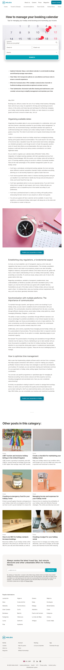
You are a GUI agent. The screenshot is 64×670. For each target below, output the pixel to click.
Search (32, 57)
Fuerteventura (21, 606)
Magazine (46, 2)
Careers (34, 2)
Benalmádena (50, 606)
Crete (48, 609)
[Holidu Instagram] (34, 661)
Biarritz (19, 613)
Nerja (33, 602)
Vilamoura (20, 617)
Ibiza (3, 602)
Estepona (49, 613)
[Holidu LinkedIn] (37, 661)
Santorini (19, 620)
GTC (22, 581)
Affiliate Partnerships (23, 650)
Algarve (19, 598)
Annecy (49, 617)
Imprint (32, 665)
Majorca (49, 598)
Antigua (34, 620)
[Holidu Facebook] (40, 661)
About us (27, 2)
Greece (34, 598)
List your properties (39, 645)
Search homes (56, 2)
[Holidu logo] (10, 2)
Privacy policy (43, 665)
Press (40, 2)
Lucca (4, 620)
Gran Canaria (6, 609)
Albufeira (34, 609)
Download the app (54, 645)
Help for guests (22, 645)
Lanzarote (5, 598)
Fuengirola (5, 617)
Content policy (52, 665)
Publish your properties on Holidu (32, 252)
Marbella (4, 606)
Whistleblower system (32, 667)
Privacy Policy (29, 581)
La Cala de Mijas (37, 617)
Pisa (3, 624)
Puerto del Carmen (37, 613)
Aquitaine (20, 624)
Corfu (19, 609)
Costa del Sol (21, 602)
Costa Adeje (50, 620)
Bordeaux (5, 613)
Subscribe (51, 570)
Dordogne (50, 602)
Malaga (34, 606)
